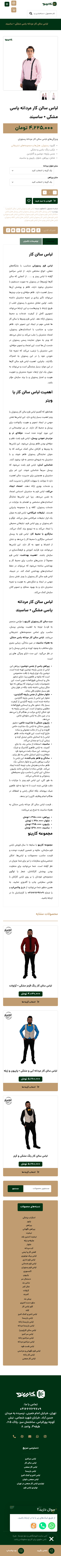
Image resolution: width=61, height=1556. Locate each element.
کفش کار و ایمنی (29, 1252)
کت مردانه (29, 1248)
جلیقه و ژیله (29, 1240)
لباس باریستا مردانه (26, 1325)
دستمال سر (26, 1279)
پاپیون (26, 1275)
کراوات (26, 1290)
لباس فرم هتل (52, 217)
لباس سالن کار (30, 1463)
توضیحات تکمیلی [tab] (30, 241)
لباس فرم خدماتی (29, 1263)
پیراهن (29, 1225)
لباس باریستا (27, 1318)
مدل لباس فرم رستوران (32, 220)
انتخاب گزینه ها (29, 1002)
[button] (54, 1510)
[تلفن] (14, 1436)
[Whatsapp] (51, 1525)
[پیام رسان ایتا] (33, 1525)
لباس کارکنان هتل (26, 217)
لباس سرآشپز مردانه (26, 1342)
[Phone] (42, 1525)
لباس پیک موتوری (29, 1256)
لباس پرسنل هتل (16, 211)
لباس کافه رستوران (12, 217)
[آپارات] (22, 1436)
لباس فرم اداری (29, 1260)
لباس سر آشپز (27, 1334)
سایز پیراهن (53, 178)
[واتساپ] (37, 1436)
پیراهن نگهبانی (29, 1229)
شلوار (29, 1244)
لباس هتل (54, 220)
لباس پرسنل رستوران (30, 211)
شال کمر (26, 1286)
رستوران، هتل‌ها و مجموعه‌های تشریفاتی (30, 146)
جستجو (15, 1188)
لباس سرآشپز (16, 271)
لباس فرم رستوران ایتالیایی (28, 214)
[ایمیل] (30, 1436)
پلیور (29, 1221)
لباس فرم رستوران (27, 208)
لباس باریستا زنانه (26, 1322)
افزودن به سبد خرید (43, 201)
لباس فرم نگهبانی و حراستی (29, 1351)
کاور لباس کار (27, 1306)
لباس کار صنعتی (29, 1358)
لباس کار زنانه (29, 1355)
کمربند (26, 1294)
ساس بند (26, 1283)
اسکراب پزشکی (29, 1217)
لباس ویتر (45, 220)
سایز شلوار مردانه (50, 166)
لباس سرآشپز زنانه (26, 1338)
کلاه (27, 1310)
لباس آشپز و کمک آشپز (27, 1314)
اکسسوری (27, 1271)
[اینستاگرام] (45, 1436)
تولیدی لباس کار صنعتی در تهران (30, 1483)
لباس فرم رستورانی (10, 214)
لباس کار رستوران (40, 217)
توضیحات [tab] (50, 241)
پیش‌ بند (27, 1299)
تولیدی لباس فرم (31, 1487)
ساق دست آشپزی (27, 1302)
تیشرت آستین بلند (29, 1237)
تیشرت (29, 1233)
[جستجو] (30, 13)
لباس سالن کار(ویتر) (13, 208)
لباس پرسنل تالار (45, 211)
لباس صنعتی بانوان (30, 1479)
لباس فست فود (27, 1346)
